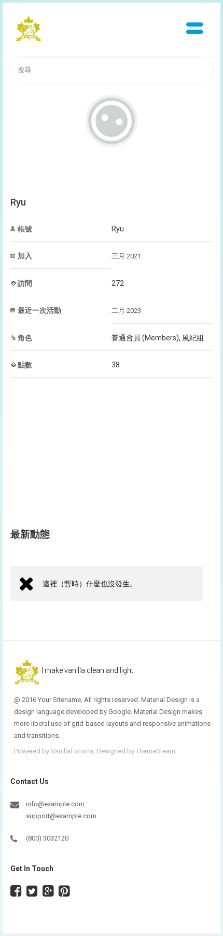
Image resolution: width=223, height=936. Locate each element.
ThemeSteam (155, 751)
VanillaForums (72, 751)
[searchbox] (111, 70)
